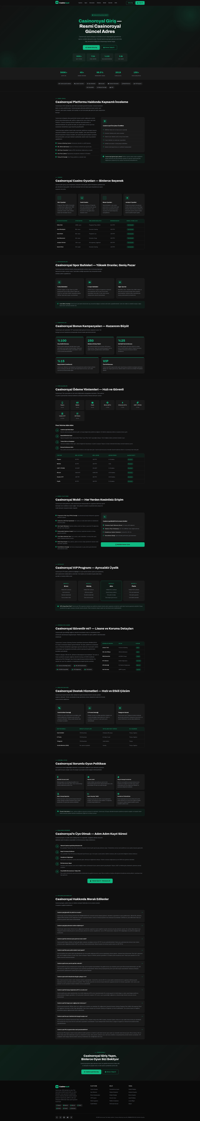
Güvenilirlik (91, 87)
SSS (116, 2)
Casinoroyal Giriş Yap (92, 1072)
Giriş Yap (130, 2)
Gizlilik (138, 1117)
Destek (110, 2)
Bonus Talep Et (109, 47)
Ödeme (99, 2)
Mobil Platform (126, 83)
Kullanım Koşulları (133, 1092)
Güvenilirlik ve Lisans (114, 1089)
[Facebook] (71, 1117)
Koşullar (143, 1117)
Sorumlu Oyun (113, 1098)
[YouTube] (67, 1117)
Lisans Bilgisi (132, 1101)
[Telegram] (64, 1117)
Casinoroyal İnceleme (65, 83)
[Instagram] (60, 1117)
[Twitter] (56, 1117)
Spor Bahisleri (92, 83)
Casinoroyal (102, 1117)
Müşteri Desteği (102, 87)
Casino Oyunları (80, 83)
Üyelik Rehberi (93, 1103)
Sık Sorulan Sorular (114, 1103)
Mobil (104, 2)
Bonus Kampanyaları (95, 1095)
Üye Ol (141, 2)
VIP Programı (93, 1098)
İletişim (130, 1103)
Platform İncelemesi (114, 1101)
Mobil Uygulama (94, 1101)
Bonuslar (92, 2)
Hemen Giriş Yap (92, 47)
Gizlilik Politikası (132, 1089)
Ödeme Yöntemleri (114, 83)
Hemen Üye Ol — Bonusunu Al (101, 881)
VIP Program (138, 83)
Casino (80, 2)
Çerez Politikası (132, 1098)
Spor (86, 2)
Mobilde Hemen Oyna (123, 544)
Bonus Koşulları (132, 1095)
